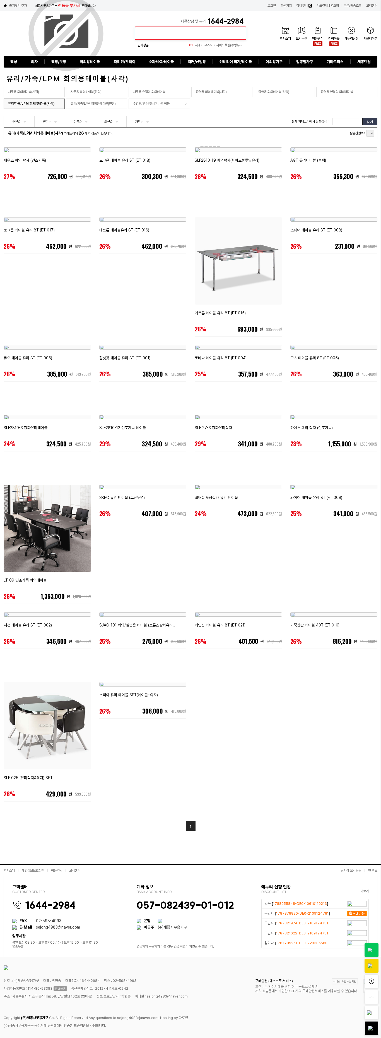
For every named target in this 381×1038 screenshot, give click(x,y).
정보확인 (60, 988)
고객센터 (371, 5)
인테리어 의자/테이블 (236, 61)
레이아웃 (333, 39)
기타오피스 (335, 61)
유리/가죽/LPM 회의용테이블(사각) (31, 104)
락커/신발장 (197, 61)
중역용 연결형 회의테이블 (337, 92)
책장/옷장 (58, 61)
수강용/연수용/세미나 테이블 (151, 104)
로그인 (271, 5)
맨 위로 (372, 870)
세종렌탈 (364, 61)
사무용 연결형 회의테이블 (149, 92)
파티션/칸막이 (124, 61)
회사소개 (285, 38)
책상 (13, 61)
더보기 (364, 891)
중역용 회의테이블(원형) (273, 92)
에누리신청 (351, 38)
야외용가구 (274, 61)
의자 (34, 61)
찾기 (370, 121)
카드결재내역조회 (328, 5)
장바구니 (303, 6)
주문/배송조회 (352, 5)
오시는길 (301, 38)
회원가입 (286, 5)
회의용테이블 (90, 61)
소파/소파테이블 (161, 61)
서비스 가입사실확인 (344, 981)
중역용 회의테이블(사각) (211, 92)
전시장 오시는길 (351, 870)
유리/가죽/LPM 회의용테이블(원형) (93, 104)
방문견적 (317, 39)
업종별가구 (304, 61)
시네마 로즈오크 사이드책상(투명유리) (216, 45)
